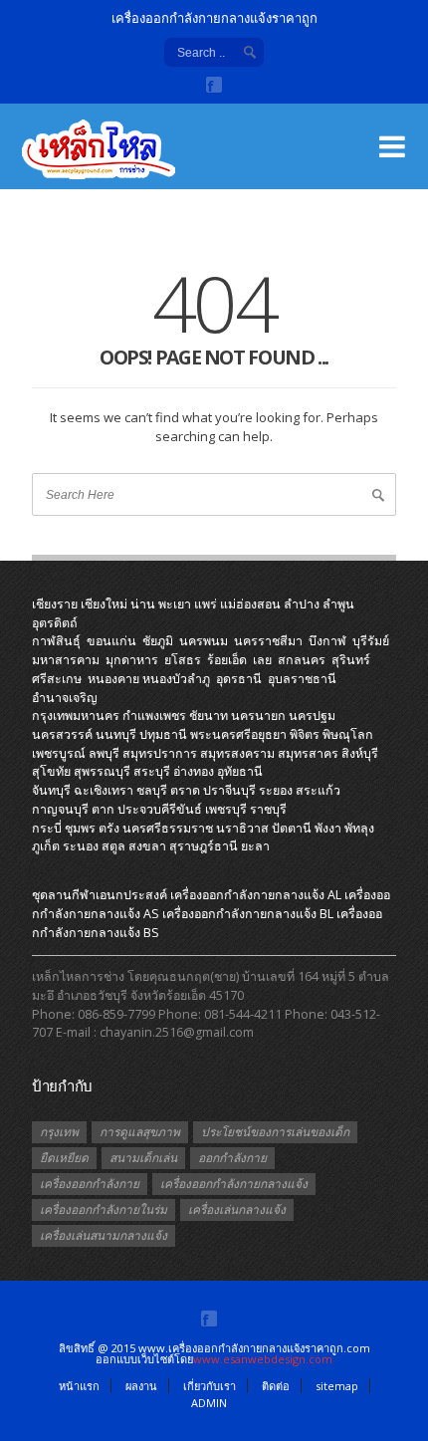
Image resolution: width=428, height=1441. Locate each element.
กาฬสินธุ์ (56, 640)
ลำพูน (338, 604)
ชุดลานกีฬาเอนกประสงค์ (99, 894)
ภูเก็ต (46, 846)
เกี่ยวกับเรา (209, 1385)
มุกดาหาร (132, 659)
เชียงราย (55, 604)
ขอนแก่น (111, 640)
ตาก (103, 809)
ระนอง (81, 846)
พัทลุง (359, 828)
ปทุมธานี (163, 734)
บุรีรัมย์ (370, 640)
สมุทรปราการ (159, 753)
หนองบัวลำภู (176, 678)
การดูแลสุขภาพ (140, 1131)
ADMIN (209, 1402)
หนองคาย (113, 678)
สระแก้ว (318, 790)
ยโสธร (182, 659)
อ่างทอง (193, 771)
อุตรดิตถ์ (55, 622)
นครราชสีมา (268, 640)
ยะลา (255, 846)
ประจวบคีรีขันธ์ (159, 809)
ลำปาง (302, 604)
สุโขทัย (51, 771)
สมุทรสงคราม (237, 753)
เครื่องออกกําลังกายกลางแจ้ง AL (255, 894)
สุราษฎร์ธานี (203, 846)
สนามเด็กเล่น (143, 1157)
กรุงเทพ (59, 1131)
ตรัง (109, 828)
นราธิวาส (242, 828)
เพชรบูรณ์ (59, 753)
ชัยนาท (208, 715)
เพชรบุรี (226, 809)
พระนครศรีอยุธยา (238, 734)
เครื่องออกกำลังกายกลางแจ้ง (234, 1183)
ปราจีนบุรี (229, 790)
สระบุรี (151, 771)
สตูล (113, 846)
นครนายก (258, 715)
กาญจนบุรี (60, 809)
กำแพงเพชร (154, 715)
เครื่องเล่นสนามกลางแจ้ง (103, 1235)
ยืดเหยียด (64, 1157)
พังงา (328, 828)
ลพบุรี (104, 753)
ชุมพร (80, 828)
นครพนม (203, 640)
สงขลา (147, 846)
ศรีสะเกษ (57, 678)
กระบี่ (47, 828)
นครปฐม (312, 715)
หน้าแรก (79, 1385)
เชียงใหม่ (104, 604)
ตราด (185, 790)
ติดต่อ (276, 1385)
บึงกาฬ (327, 640)
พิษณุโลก (347, 734)
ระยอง (276, 790)
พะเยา (174, 604)
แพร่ (205, 604)
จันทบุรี (51, 790)
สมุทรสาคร (308, 753)
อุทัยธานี (240, 771)
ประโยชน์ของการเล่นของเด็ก (275, 1131)
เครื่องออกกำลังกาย (89, 1183)
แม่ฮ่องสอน (250, 604)
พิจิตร (305, 734)
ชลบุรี (151, 790)
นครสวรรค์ (62, 734)
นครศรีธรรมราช (167, 828)
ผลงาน (141, 1385)
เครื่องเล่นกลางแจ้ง (237, 1209)
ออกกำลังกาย (232, 1157)
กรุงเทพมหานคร (75, 715)
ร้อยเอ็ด (227, 659)
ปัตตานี (292, 828)
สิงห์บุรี (359, 753)
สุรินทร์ (350, 659)
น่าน (142, 604)
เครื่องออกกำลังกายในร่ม (103, 1209)
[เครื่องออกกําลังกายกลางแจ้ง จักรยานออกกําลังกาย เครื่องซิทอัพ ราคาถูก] (121, 159)
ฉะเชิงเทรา (103, 790)
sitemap (337, 1385)
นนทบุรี (116, 734)
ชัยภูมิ (157, 640)
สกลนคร (301, 659)
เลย (262, 659)
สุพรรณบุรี (102, 771)
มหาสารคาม (66, 659)
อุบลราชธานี (302, 678)
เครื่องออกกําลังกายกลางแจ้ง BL (247, 913)
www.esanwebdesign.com (262, 1358)
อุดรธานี (239, 678)
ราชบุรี (268, 809)
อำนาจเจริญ (65, 697)
